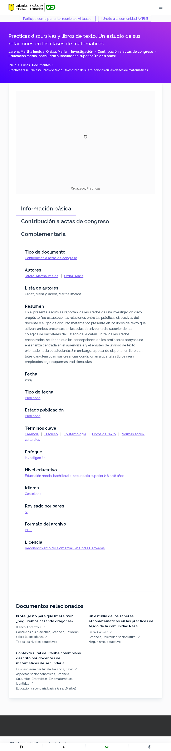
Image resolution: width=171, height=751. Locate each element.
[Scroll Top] (150, 747)
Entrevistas (40, 679)
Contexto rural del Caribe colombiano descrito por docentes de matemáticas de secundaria (48, 658)
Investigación (82, 52)
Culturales (23, 679)
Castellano (33, 494)
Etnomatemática (61, 679)
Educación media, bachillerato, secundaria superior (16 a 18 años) (62, 56)
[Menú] (160, 7)
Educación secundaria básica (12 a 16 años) (46, 688)
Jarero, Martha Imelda (26, 52)
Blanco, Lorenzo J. (29, 627)
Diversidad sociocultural (119, 637)
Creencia (32, 434)
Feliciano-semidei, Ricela (33, 669)
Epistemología (75, 434)
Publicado (32, 398)
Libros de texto (104, 434)
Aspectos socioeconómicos (35, 674)
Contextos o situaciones (33, 632)
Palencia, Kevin (62, 669)
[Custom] (21, 747)
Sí (26, 512)
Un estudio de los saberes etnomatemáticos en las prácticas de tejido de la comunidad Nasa (121, 621)
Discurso (51, 434)
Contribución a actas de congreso (125, 52)
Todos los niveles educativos (36, 641)
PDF (28, 530)
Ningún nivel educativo (105, 641)
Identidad (22, 683)
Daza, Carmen (98, 632)
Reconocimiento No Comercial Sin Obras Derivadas (65, 548)
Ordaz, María (56, 52)
